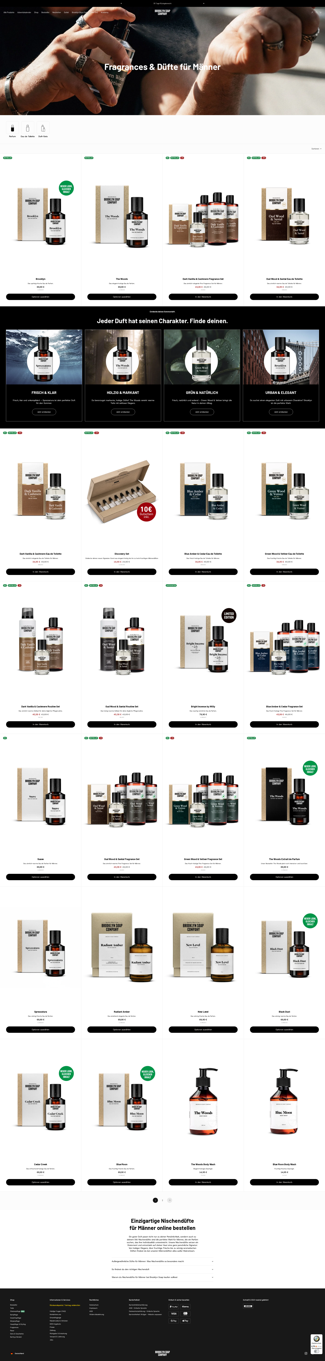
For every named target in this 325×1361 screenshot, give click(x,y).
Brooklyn (40, 279)
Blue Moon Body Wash (284, 1164)
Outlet (66, 12)
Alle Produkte (9, 12)
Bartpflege (14, 1315)
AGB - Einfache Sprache (138, 1308)
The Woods (122, 279)
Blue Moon (121, 1164)
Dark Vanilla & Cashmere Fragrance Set (203, 279)
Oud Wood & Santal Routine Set (121, 706)
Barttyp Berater (16, 1337)
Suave (40, 859)
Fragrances (14, 1327)
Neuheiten (56, 12)
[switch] (316, 1351)
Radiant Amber (122, 1011)
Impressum (93, 1308)
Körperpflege (15, 1321)
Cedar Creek (40, 1164)
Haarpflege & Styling (18, 1324)
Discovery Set (122, 553)
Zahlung (52, 1330)
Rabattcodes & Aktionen (59, 1321)
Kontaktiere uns (55, 1314)
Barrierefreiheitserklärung (138, 1305)
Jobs (51, 1340)
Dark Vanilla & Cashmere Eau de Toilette (40, 553)
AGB (91, 1311)
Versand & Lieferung (57, 1336)
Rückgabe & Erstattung (58, 1333)
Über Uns (94, 12)
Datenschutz (94, 1305)
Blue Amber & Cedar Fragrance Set (284, 706)
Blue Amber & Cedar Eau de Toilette (203, 553)
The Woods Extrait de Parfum (284, 859)
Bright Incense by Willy (203, 706)
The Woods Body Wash (203, 1164)
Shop (36, 12)
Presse (52, 1327)
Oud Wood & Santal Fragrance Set (122, 859)
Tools (12, 1308)
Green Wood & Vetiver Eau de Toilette (284, 553)
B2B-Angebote (55, 1324)
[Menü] (320, 1335)
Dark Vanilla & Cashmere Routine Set (40, 706)
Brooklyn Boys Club (79, 12)
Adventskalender (24, 12)
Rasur (12, 1330)
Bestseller (45, 12)
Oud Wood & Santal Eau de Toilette (284, 279)
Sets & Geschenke (17, 1334)
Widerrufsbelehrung (96, 1314)
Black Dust (284, 1011)
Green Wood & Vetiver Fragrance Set (203, 859)
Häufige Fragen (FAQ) (58, 1311)
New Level (203, 1011)
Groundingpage (55, 1317)
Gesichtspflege (15, 1318)
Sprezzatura (40, 1011)
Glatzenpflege (15, 1311)
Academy (104, 12)
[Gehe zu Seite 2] (169, 1200)
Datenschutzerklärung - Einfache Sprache (144, 1311)
